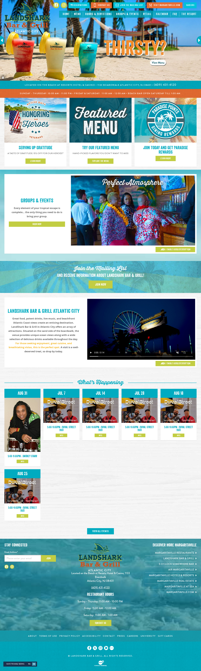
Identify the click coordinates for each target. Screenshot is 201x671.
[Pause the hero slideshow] (3, 78)
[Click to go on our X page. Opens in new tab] (95, 648)
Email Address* (11, 552)
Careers (190, 5)
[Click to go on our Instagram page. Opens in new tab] (100, 648)
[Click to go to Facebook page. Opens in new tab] (6, 567)
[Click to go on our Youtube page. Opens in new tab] (106, 648)
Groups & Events (37, 200)
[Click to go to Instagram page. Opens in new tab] (12, 567)
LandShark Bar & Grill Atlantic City (43, 311)
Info (22, 461)
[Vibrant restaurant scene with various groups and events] (141, 329)
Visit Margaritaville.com (166, 5)
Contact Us (103, 5)
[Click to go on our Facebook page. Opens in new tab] (89, 648)
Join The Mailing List (131, 5)
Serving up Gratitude (35, 148)
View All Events (100, 531)
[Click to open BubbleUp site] (100, 663)
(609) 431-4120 (100, 588)
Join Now (100, 284)
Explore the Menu (100, 161)
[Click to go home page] (27, 17)
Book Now (37, 224)
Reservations (80, 5)
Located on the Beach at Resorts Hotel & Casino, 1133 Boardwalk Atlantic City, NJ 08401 (100, 577)
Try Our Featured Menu (100, 148)
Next (197, 40)
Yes (29, 664)
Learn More (35, 161)
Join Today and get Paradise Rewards (165, 150)
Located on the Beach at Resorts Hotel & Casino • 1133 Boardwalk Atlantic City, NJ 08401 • (89, 85)
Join (48, 558)
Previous (3, 40)
